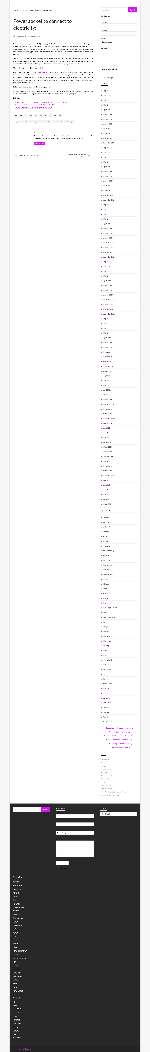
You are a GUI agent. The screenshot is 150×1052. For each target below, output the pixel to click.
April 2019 (107, 499)
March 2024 (107, 228)
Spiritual (106, 688)
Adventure (107, 517)
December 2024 (108, 186)
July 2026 (106, 95)
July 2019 (106, 485)
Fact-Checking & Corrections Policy (119, 744)
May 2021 (106, 385)
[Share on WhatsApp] (36, 115)
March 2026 (107, 114)
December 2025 (108, 129)
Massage (106, 646)
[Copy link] (60, 115)
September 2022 (109, 314)
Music (105, 650)
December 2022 (108, 300)
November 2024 (108, 190)
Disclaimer (129, 728)
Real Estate (107, 669)
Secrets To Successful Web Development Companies (33, 107)
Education (106, 560)
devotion (106, 555)
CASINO (106, 536)
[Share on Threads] (55, 115)
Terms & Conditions (113, 740)
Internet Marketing (109, 617)
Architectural (107, 522)
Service (105, 679)
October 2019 (108, 471)
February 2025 (108, 176)
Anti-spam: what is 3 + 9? (64, 860)
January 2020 (108, 456)
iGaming (106, 612)
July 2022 (106, 323)
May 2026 (106, 105)
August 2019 (107, 480)
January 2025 (108, 181)
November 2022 (108, 304)
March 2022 (107, 342)
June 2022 (106, 328)
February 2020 (108, 452)
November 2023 (108, 247)
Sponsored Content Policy (121, 747)
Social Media (107, 684)
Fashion (106, 570)
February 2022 (108, 347)
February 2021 (108, 399)
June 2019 (106, 490)
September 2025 (109, 143)
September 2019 (109, 475)
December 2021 (108, 352)
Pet (104, 665)
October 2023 (108, 252)
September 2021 (109, 366)
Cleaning (106, 541)
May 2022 (106, 333)
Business (106, 532)
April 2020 (107, 442)
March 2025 (107, 171)
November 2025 (108, 133)
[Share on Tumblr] (50, 115)
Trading (106, 707)
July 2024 (106, 209)
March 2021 (107, 395)
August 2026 (107, 91)
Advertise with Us (110, 736)
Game (105, 593)
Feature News (108, 574)
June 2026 (106, 100)
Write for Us (125, 732)
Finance (106, 584)
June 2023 (106, 271)
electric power (34, 122)
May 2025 (106, 162)
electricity (46, 122)
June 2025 (106, 157)
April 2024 (107, 224)
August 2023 (107, 262)
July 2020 (106, 428)
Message (104, 48)
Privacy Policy (114, 732)
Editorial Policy (127, 740)
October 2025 (108, 138)
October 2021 (108, 361)
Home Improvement (110, 608)
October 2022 (108, 309)
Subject (103, 38)
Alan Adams (20, 36)
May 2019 (106, 494)
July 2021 (106, 376)
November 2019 (108, 466)
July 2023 (106, 266)
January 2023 (108, 295)
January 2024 (108, 238)
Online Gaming (108, 660)
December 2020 (108, 404)
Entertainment (108, 565)
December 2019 (108, 461)
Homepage (16, 10)
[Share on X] (26, 115)
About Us (119, 728)
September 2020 (109, 418)
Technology (69, 122)
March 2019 (107, 504)
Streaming (106, 698)
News (105, 655)
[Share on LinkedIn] (31, 115)
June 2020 (106, 433)
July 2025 (106, 152)
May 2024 (106, 219)
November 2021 (108, 357)
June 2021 (106, 380)
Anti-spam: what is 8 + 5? (109, 69)
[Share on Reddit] (45, 115)
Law (104, 622)
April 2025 (107, 167)
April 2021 (107, 390)
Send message (108, 78)
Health (105, 603)
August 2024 (107, 205)
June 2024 (106, 214)
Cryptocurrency (108, 551)
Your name (104, 22)
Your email (104, 30)
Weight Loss (107, 722)
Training (106, 712)
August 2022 (107, 319)
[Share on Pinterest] (40, 115)
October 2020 (108, 414)
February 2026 (108, 119)
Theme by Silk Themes (22, 1049)
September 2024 (109, 200)
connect (24, 122)
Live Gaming (107, 636)
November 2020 (108, 409)
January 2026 (108, 124)
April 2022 (107, 338)
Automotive (107, 527)
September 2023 (109, 257)
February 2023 (108, 290)
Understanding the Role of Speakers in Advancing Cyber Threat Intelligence (41, 102)
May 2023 (106, 276)
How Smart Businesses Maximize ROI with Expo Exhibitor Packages (39, 105)
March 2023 (107, 285)
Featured (106, 579)
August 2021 (107, 371)
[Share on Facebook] (21, 115)
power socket (57, 122)
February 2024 (108, 233)
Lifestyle (106, 631)
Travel (105, 717)
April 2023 (107, 281)
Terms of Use (123, 736)
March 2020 (107, 447)
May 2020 (106, 437)
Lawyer (105, 627)
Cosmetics (106, 546)
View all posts (39, 143)
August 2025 (107, 148)
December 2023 (108, 243)
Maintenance (107, 641)
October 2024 (108, 195)
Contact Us (110, 728)
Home (133, 736)
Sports (105, 693)
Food (105, 589)
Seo (104, 674)
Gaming (106, 598)
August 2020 (107, 423)
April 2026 (107, 110)
